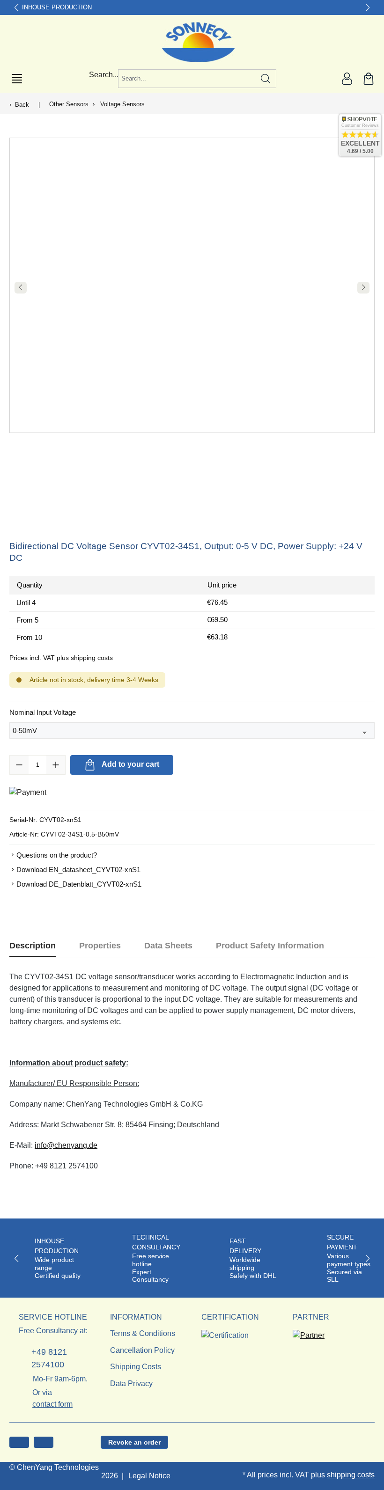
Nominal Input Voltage (42, 712)
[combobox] (187, 78)
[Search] (265, 78)
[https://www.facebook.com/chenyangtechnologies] (19, 1442)
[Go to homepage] (192, 42)
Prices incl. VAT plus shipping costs (61, 657)
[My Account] (347, 79)
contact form (52, 1404)
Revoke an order (134, 1442)
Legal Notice (149, 1476)
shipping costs (351, 1475)
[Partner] (309, 1332)
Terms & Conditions (142, 1333)
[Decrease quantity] (19, 765)
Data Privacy (131, 1383)
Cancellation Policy (142, 1350)
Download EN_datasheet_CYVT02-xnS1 (78, 869)
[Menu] (16, 78)
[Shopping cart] (368, 79)
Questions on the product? (56, 855)
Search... (103, 75)
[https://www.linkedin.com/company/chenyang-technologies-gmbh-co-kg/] (43, 1442)
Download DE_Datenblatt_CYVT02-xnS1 (78, 884)
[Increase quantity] (55, 765)
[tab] (32, 946)
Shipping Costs (135, 1367)
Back (22, 104)
